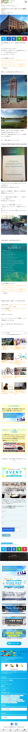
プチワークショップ (14, 699)
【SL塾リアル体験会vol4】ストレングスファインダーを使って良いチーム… (20, 392)
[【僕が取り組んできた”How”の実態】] (20, 371)
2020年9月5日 (17, 390)
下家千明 (16, 544)
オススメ (12, 695)
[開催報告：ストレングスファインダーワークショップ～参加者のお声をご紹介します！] (8, 386)
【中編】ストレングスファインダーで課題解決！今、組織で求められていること (20, 348)
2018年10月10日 (5, 345)
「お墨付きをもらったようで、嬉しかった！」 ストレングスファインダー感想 (20, 362)
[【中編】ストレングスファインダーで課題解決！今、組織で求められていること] (20, 341)
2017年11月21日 (17, 360)
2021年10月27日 (17, 345)
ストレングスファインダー (7, 543)
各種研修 (22, 701)
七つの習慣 (3, 690)
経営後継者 (9, 702)
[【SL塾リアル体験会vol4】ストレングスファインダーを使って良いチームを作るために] (20, 386)
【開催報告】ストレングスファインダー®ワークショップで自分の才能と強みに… (8, 348)
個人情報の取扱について (5, 661)
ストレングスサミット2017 (7, 544)
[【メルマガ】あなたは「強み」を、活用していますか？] (8, 371)
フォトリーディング (5, 688)
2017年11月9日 (4, 360)
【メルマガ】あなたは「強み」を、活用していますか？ (7, 377)
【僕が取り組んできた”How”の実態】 (20, 377)
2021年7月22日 (17, 375)
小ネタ (2, 702)
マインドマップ (4, 682)
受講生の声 (18, 701)
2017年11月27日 (5, 390)
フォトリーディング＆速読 (5, 699)
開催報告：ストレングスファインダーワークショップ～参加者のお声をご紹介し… (7, 392)
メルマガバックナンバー (5, 701)
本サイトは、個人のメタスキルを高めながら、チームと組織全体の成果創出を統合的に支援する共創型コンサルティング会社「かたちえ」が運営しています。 (14, 672)
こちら (23, 318)
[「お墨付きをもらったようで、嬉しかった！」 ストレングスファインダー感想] (20, 356)
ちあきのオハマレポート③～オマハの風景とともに (13, 66)
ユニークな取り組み (13, 701)
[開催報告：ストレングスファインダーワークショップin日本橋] (8, 356)
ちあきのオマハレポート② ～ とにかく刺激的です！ (14, 64)
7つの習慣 (2, 695)
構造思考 (3, 686)
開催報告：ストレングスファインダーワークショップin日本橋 (7, 362)
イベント (21, 695)
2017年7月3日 (4, 375)
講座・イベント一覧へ (14, 643)
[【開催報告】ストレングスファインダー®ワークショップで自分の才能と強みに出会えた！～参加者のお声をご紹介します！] (8, 341)
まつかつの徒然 (16, 695)
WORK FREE (8, 695)
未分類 (5, 702)
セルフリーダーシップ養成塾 (7, 680)
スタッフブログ (14, 702)
